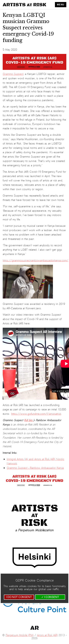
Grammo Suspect (13, 74)
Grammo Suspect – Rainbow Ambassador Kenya (35, 468)
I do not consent (19, 597)
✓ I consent (50, 597)
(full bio (28, 420)
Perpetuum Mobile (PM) (19, 635)
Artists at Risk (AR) (47, 635)
